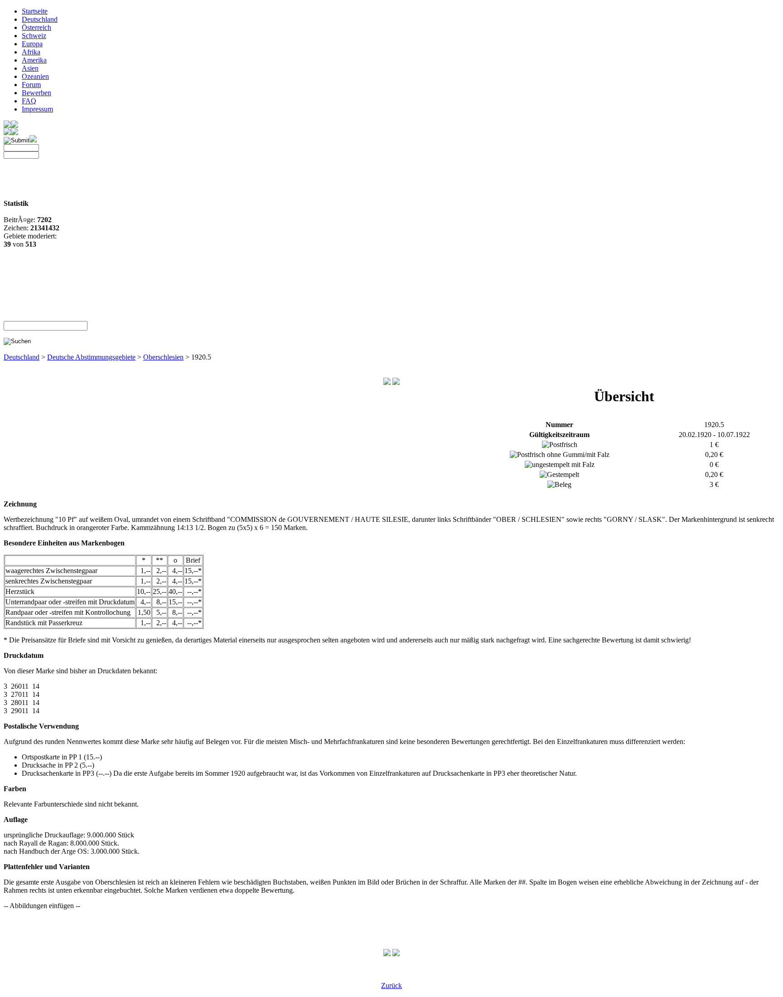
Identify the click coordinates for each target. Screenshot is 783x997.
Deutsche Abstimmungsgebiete (91, 357)
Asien (30, 68)
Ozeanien (35, 76)
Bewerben (36, 93)
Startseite (35, 11)
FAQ (29, 101)
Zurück (391, 985)
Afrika (31, 52)
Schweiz (34, 35)
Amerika (34, 60)
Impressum (37, 109)
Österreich (36, 27)
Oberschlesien (163, 357)
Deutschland (40, 19)
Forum (31, 84)
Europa (32, 44)
